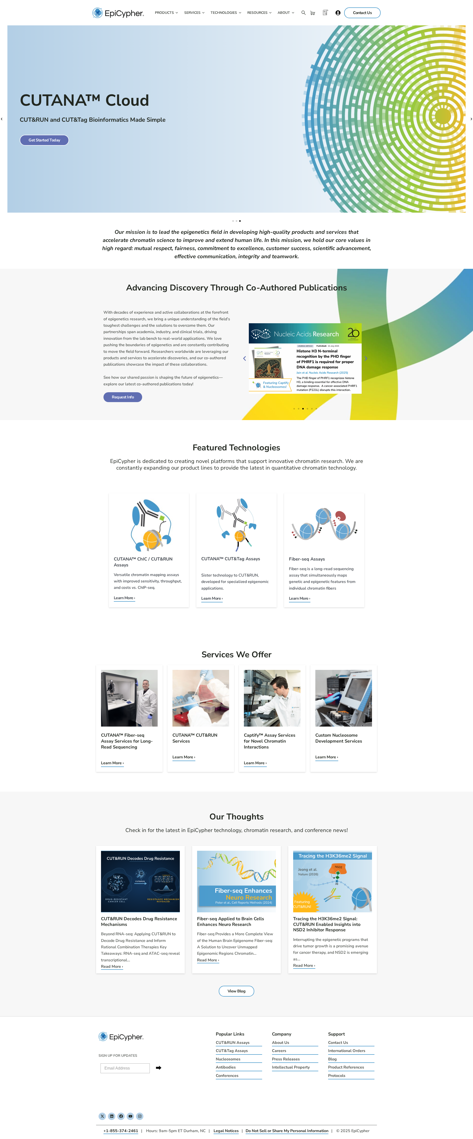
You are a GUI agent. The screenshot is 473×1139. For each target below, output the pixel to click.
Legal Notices (226, 1131)
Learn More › (112, 763)
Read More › (112, 966)
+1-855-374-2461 (120, 1131)
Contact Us (338, 1042)
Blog (332, 1059)
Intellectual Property (291, 1067)
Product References (346, 1067)
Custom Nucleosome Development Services (338, 738)
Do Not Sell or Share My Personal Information (287, 1131)
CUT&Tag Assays (232, 1051)
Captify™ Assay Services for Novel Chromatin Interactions (269, 741)
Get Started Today (44, 140)
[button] (1, 119)
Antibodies (226, 1067)
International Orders (346, 1051)
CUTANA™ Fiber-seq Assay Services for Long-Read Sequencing (127, 741)
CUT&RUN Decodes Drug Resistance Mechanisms (139, 921)
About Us (280, 1042)
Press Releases (286, 1059)
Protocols (336, 1075)
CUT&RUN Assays (233, 1042)
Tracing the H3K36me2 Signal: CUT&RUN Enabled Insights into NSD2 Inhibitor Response (326, 924)
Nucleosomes (228, 1059)
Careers (279, 1051)
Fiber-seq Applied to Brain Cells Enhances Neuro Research (230, 921)
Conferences (227, 1075)
